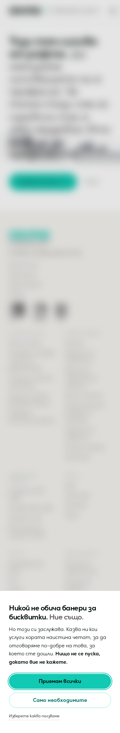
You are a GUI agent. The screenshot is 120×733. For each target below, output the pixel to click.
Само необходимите (60, 700)
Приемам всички (60, 681)
